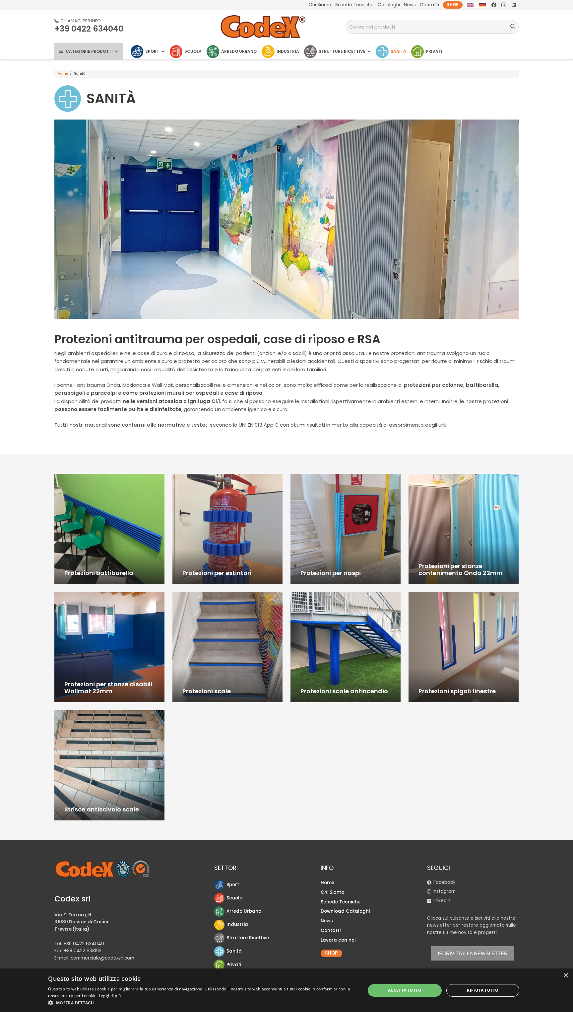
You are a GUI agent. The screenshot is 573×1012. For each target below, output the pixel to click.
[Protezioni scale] (227, 647)
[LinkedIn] (514, 5)
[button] (202, 1003)
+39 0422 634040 (83, 944)
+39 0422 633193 (82, 951)
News (327, 921)
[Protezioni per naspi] (345, 529)
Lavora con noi (338, 940)
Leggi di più (110, 995)
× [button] (565, 975)
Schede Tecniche (340, 902)
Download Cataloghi (345, 911)
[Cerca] (512, 27)
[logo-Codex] (263, 26)
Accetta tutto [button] (404, 990)
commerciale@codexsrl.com (102, 958)
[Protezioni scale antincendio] (345, 647)
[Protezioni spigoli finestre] (464, 647)
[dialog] (286, 990)
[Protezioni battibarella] (109, 529)
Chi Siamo (332, 892)
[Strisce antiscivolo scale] (109, 765)
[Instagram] (504, 5)
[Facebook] (494, 5)
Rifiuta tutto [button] (482, 990)
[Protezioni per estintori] (227, 529)
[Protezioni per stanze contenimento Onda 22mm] (464, 529)
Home (63, 73)
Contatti (331, 930)
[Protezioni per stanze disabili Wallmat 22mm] (109, 647)
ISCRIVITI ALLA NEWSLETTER (473, 953)
